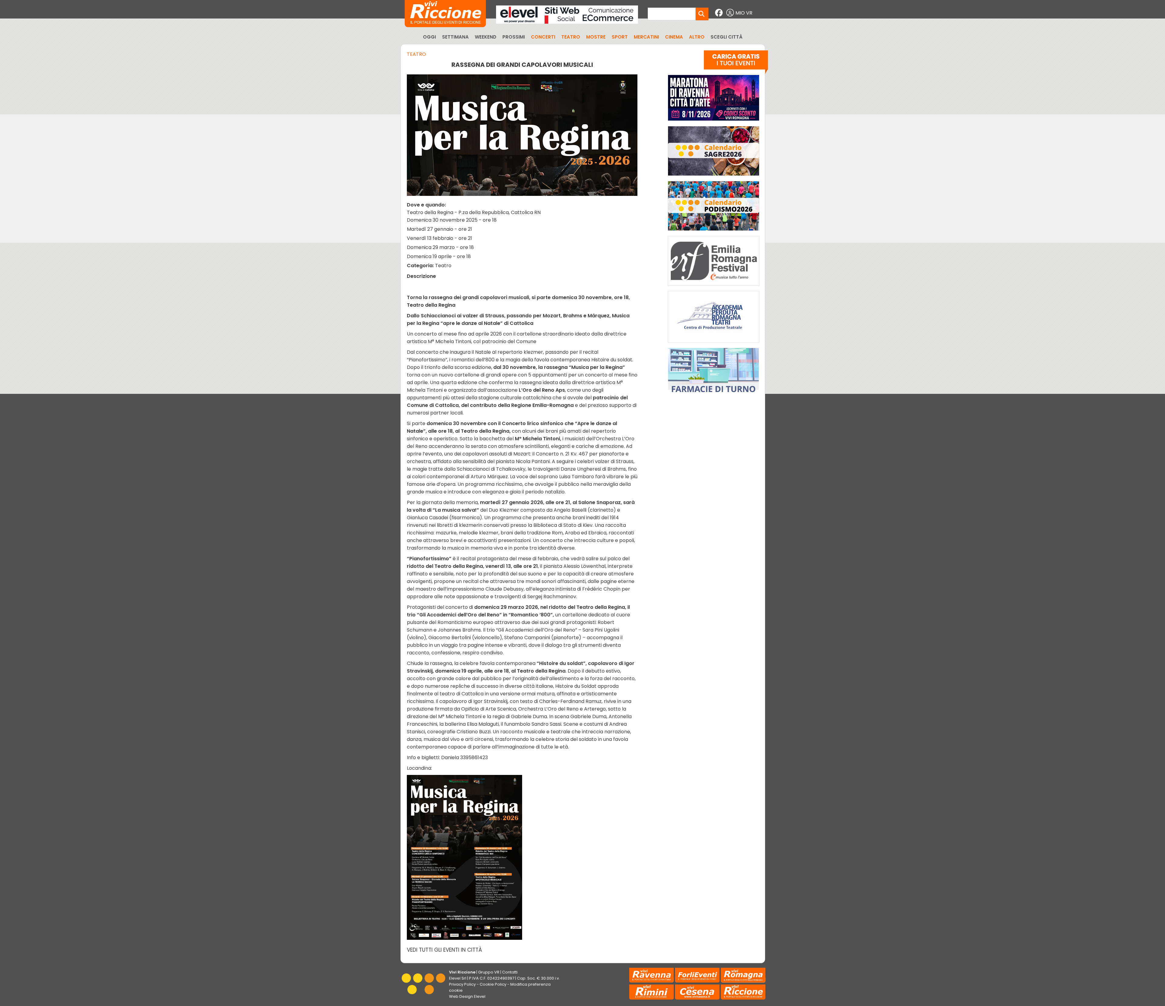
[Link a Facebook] (719, 13)
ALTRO (696, 37)
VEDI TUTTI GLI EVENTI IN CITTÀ (444, 949)
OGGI (429, 37)
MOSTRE (596, 37)
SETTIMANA (455, 37)
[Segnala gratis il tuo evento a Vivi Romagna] (736, 63)
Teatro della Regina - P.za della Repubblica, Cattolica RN (474, 212)
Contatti (510, 972)
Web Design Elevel (467, 996)
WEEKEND (485, 37)
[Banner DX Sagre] (713, 177)
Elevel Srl (457, 978)
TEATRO (570, 37)
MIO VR (743, 12)
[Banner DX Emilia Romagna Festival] (713, 287)
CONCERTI (543, 37)
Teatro (416, 54)
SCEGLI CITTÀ (726, 37)
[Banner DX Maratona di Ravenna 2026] (713, 122)
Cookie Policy (493, 984)
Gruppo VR (488, 972)
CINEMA (674, 37)
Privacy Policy (462, 984)
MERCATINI (646, 37)
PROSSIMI (513, 37)
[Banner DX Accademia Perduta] (713, 344)
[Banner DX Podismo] (713, 232)
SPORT (620, 37)
